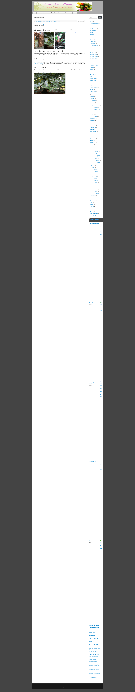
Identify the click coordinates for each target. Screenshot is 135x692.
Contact (75, 12)
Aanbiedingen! (46, 12)
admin (36, 21)
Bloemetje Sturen (95, 645)
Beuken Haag (38, 95)
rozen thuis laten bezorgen (92, 673)
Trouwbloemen (91, 676)
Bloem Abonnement (98, 629)
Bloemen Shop (40, 12)
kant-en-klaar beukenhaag (39, 63)
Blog (67, 685)
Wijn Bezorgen (60, 12)
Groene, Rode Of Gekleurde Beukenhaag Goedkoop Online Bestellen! (44, 19)
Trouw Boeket (95, 676)
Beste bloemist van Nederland (94, 626)
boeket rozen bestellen (96, 649)
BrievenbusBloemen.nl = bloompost (39, 24)
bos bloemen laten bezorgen (94, 653)
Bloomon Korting (91, 648)
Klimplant (97, 665)
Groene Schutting (91, 665)
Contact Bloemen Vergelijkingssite (74, 685)
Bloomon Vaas (91, 649)
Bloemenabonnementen (92, 632)
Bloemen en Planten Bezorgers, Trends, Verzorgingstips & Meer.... (51, 21)
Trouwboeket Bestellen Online (93, 677)
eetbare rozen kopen (91, 662)
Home (34, 12)
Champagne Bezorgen (68, 12)
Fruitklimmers (96, 662)
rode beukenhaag (51, 69)
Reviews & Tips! (53, 12)
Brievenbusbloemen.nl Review (93, 661)
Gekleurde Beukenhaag (49, 95)
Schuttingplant (98, 673)
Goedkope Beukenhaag (56, 95)
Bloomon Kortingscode (97, 648)
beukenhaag (35, 54)
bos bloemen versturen (93, 658)
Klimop (95, 665)
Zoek (100, 17)
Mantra (68, 687)
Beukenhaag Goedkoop (43, 95)
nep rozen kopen (91, 669)
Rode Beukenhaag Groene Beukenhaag (64, 95)
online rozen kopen (96, 669)
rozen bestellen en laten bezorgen (93, 672)
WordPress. (71, 687)
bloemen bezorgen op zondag (93, 638)
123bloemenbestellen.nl (92, 623)
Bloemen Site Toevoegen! (62, 685)
